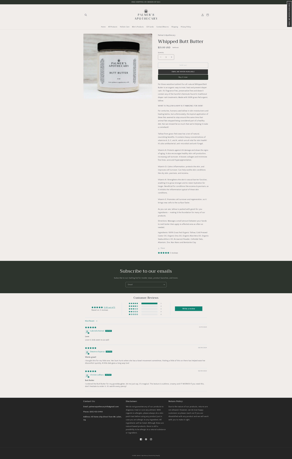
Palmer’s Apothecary (143, 455)
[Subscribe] (163, 284)
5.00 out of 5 (109, 307)
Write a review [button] (188, 309)
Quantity (161, 52)
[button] (289, 14)
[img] (90, 327)
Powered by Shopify (154, 455)
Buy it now (183, 77)
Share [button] (163, 248)
